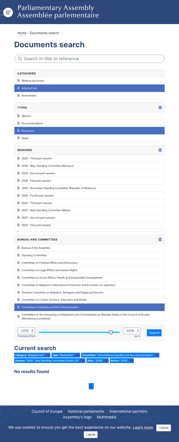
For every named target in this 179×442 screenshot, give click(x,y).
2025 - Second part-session (38, 217)
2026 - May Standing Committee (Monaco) (48, 165)
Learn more (143, 427)
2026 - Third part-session (37, 158)
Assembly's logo (77, 417)
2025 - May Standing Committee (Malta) (46, 210)
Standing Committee (34, 255)
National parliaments (86, 411)
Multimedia (106, 417)
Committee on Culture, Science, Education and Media (54, 299)
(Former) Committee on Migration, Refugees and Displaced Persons (62, 292)
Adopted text (29, 88)
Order (25, 138)
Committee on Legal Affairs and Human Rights (49, 270)
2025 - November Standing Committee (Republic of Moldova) (59, 188)
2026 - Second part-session (38, 173)
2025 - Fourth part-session (38, 195)
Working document (33, 80)
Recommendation (32, 123)
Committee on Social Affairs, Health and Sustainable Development (62, 277)
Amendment (29, 95)
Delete (47, 355)
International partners (128, 411)
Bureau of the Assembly (36, 247)
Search (154, 333)
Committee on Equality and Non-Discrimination (50, 307)
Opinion (26, 116)
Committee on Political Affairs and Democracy (50, 262)
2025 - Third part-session (37, 203)
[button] (160, 107)
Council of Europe (47, 411)
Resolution (28, 130)
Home (22, 33)
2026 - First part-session (36, 180)
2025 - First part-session (36, 225)
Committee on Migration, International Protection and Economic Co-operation (68, 285)
